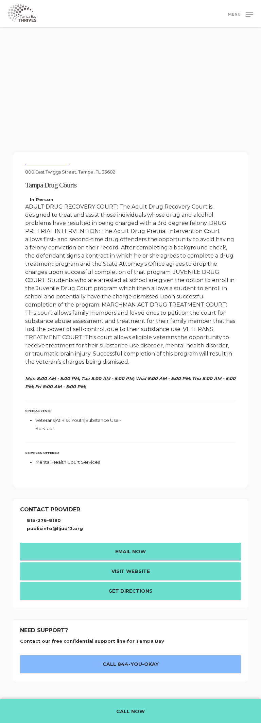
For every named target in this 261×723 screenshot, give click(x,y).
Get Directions (130, 591)
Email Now (130, 551)
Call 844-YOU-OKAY (131, 664)
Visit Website (130, 571)
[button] (240, 14)
